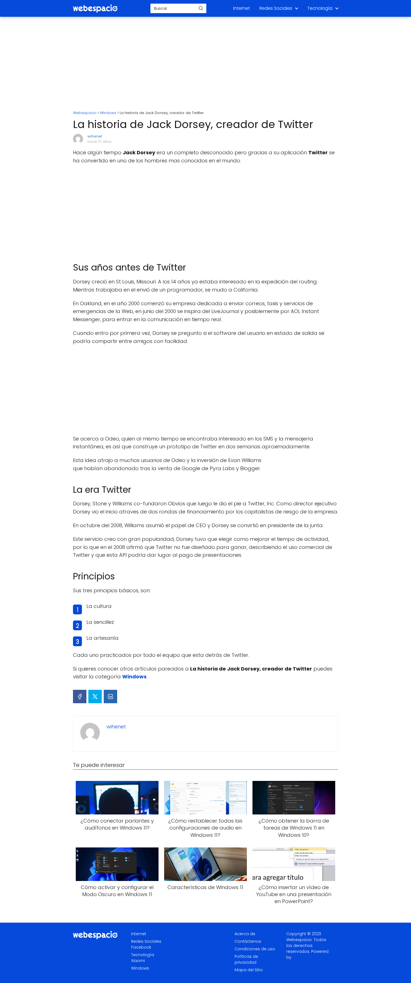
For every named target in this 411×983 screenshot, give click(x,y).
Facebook (141, 947)
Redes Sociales (275, 8)
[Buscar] (200, 8)
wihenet (95, 136)
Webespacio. (299, 939)
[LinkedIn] (110, 696)
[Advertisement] (205, 64)
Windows (140, 968)
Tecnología (319, 8)
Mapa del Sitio (249, 970)
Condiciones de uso (255, 949)
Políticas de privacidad (246, 959)
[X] (95, 696)
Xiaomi (138, 960)
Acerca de (245, 934)
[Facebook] (79, 696)
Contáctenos (248, 941)
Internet (241, 8)
